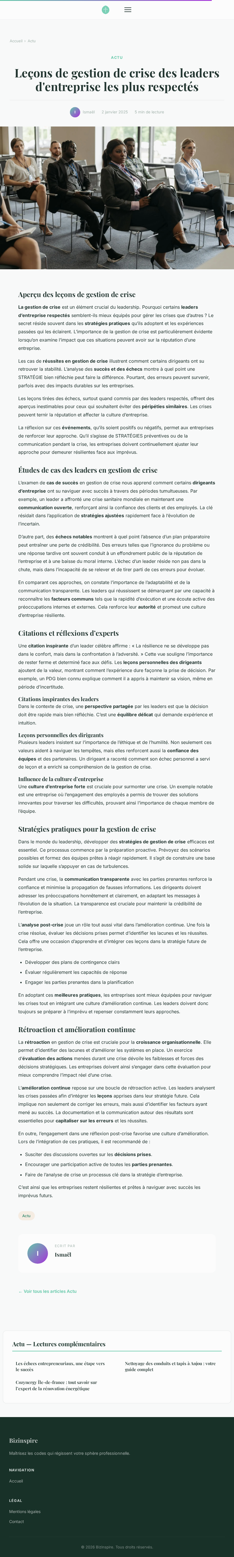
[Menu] (128, 9)
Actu (32, 41)
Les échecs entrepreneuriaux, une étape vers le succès (60, 1366)
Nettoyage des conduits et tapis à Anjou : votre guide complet (170, 1366)
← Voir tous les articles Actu (47, 1291)
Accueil (16, 41)
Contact (16, 1521)
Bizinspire (23, 1440)
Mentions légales (25, 1511)
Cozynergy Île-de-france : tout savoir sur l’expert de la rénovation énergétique (56, 1385)
